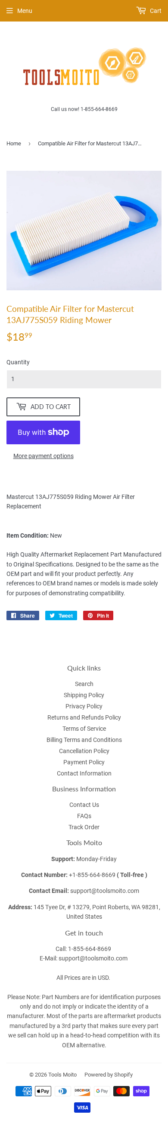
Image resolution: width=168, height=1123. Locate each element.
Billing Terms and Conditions (84, 739)
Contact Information (84, 773)
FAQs (84, 815)
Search (84, 683)
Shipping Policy (84, 695)
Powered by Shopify (108, 1074)
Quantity (18, 362)
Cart (155, 10)
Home (13, 143)
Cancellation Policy (84, 751)
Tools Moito (62, 1074)
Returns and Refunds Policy (84, 717)
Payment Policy (84, 762)
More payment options (43, 455)
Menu (24, 10)
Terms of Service (84, 728)
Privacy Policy (84, 706)
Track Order (84, 827)
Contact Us (84, 804)
